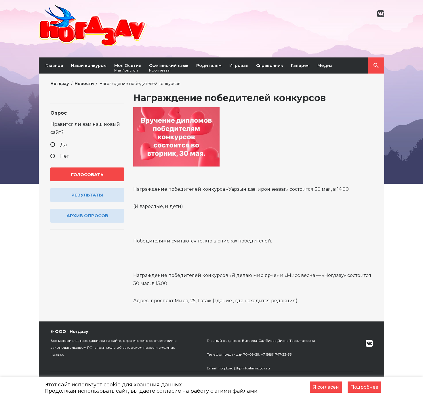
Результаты (87, 195)
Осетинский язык (168, 67)
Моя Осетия (127, 67)
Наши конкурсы (88, 65)
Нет (64, 156)
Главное (54, 65)
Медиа (325, 65)
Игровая (238, 65)
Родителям (209, 65)
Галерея (300, 65)
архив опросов (87, 215)
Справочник (269, 65)
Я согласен (326, 387)
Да (63, 144)
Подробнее (364, 387)
